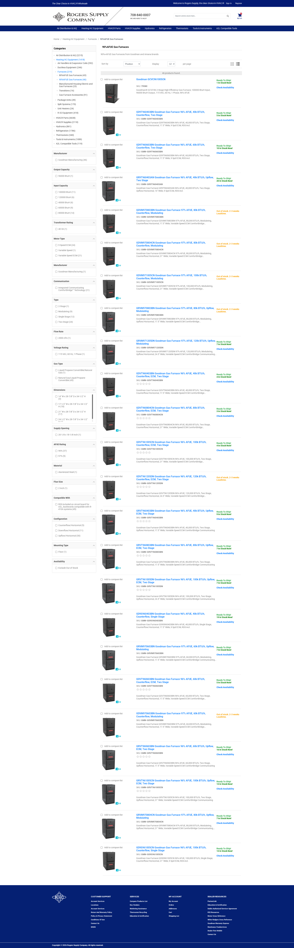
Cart (170, 912)
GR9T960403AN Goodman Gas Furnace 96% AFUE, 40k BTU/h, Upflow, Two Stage (175, 179)
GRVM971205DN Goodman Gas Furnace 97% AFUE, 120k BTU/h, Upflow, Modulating (176, 342)
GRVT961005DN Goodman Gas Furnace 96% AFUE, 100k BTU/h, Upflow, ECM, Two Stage (175, 581)
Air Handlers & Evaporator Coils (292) (75, 63)
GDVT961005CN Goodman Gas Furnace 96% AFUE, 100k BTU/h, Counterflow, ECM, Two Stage (171, 443)
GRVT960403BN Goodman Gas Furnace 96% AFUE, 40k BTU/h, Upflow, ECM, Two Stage (175, 512)
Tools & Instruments (202, 28)
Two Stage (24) (65, 322)
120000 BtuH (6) (66, 197)
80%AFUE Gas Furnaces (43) (72, 75)
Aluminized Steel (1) (67, 472)
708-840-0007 (140, 15)
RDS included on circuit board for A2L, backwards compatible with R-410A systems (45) (75, 506)
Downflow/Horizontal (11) (70, 530)
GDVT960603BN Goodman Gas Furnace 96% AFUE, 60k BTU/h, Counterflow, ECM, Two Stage (170, 680)
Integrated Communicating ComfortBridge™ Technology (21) (74, 288)
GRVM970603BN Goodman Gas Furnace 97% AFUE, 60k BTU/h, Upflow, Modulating (175, 648)
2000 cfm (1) (64, 338)
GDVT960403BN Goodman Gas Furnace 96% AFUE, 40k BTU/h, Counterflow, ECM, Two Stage (170, 375)
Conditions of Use (98, 920)
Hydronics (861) (63, 126)
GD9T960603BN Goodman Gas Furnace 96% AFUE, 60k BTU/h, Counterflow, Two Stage (170, 146)
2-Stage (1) (63, 306)
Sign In (229, 3)
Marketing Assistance (138, 909)
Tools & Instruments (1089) (69, 139)
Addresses (173, 909)
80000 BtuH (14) (66, 213)
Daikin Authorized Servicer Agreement (222, 909)
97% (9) (62, 456)
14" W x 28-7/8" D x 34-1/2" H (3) (72, 397)
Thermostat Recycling (138, 912)
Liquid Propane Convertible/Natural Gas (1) (75, 371)
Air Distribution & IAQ (67, 28)
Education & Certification (139, 916)
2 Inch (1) (62, 488)
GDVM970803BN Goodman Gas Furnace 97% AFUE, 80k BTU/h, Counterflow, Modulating (171, 211)
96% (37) (62, 451)
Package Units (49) (67, 100)
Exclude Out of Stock (68, 568)
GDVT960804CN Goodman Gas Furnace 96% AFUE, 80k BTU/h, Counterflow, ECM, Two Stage (170, 409)
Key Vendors (134, 905)
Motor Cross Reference (216, 916)
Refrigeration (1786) (65, 131)
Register (238, 3)
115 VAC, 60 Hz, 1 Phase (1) (71, 354)
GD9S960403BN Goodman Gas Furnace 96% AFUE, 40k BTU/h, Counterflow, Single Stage (170, 615)
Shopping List (174, 916)
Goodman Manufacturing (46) (72, 160)
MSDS (93, 927)
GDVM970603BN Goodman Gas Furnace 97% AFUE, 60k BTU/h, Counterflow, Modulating (171, 715)
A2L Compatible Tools (226, 28)
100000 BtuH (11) (66, 192)
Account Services (97, 901)
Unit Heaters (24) (66, 108)
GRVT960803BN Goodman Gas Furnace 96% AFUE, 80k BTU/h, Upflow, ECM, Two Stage (175, 546)
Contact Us (212, 934)
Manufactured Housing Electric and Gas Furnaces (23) (76, 85)
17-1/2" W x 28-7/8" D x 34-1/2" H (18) (73, 405)
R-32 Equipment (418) (68, 113)
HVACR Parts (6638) (65, 118)
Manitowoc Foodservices (217, 927)
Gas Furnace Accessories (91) (73, 95)
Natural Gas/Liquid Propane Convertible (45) (71, 379)
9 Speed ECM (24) (66, 245)
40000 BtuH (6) (65, 202)
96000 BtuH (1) (65, 176)
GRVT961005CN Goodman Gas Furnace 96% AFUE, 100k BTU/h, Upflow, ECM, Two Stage (175, 782)
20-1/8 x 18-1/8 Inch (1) (69, 434)
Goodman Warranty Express (218, 923)
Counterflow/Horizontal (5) (71, 525)
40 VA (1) (62, 229)
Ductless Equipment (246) (70, 67)
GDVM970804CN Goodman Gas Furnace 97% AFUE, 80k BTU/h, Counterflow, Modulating (171, 244)
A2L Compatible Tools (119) (69, 143)
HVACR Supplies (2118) (67, 122)
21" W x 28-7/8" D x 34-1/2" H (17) (72, 412)
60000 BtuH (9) (65, 207)
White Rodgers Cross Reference (220, 920)
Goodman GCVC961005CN (150, 79)
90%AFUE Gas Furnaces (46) (72, 79)
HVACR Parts (114, 28)
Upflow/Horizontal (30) (69, 535)
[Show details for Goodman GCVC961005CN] (112, 92)
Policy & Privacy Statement (101, 916)
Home (56, 39)
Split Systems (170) (67, 104)
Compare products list (138, 901)
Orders (171, 905)
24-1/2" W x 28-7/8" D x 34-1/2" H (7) (73, 420)
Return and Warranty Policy (101, 912)
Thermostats (182, 28)
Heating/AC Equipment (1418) (70, 59)
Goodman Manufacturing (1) (72, 271)
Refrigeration (165, 28)
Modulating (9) (65, 311)
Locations (94, 905)
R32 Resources (213, 912)
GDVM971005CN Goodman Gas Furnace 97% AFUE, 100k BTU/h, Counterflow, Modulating (171, 277)
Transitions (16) (66, 90)
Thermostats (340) (65, 135)
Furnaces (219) (65, 72)
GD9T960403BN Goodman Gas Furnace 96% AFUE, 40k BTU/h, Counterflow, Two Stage (170, 113)
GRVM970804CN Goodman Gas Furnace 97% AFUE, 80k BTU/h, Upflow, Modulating (175, 816)
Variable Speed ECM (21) (70, 255)
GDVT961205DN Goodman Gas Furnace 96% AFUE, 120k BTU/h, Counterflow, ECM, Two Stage (171, 478)
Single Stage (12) (66, 316)
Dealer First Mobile (215, 931)
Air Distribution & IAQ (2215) (69, 55)
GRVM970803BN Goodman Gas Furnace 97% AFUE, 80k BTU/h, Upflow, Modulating (175, 310)
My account (173, 901)
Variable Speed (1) (67, 250)
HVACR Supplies (132, 28)
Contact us (95, 923)
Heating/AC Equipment (92, 28)
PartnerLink (212, 901)
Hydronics (150, 28)
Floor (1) (62, 552)
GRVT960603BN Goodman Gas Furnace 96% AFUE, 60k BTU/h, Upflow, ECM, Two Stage (175, 748)
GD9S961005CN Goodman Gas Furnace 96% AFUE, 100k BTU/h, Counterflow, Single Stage (171, 849)
